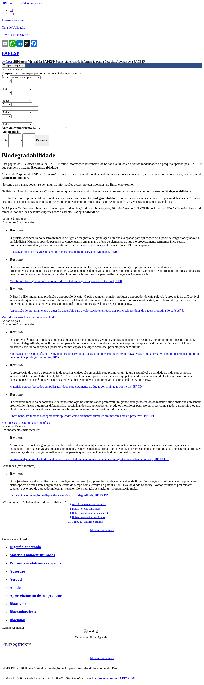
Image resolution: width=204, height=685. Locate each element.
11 (69, 508)
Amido (15, 587)
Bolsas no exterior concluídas (88, 517)
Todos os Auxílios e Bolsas (87, 521)
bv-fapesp (8, 61)
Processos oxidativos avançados (35, 563)
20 (69, 521)
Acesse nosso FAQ (14, 20)
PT (11, 10)
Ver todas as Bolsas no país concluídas (26, 422)
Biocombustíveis (23, 612)
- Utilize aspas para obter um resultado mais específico (43, 73)
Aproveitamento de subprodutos (36, 595)
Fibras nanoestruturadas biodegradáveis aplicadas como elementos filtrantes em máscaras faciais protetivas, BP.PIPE (82, 416)
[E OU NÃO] (7, 81)
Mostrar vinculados (102, 530)
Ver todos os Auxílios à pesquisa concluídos (29, 317)
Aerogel (16, 579)
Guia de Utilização (13, 27)
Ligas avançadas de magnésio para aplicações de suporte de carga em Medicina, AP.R (63, 251)
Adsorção (17, 571)
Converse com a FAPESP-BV (115, 678)
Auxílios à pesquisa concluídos (89, 504)
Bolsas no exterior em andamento (90, 512)
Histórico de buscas (29, 3)
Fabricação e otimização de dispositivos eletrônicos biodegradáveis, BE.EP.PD (59, 495)
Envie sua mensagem (15, 34)
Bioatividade (20, 604)
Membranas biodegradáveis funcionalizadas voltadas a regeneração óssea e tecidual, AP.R (66, 281)
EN (12, 13)
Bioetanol (17, 620)
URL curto (8, 3)
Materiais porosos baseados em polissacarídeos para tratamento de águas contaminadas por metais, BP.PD (76, 386)
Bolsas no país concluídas (86, 508)
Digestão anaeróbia (25, 547)
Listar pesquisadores (16, 645)
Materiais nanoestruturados (32, 555)
